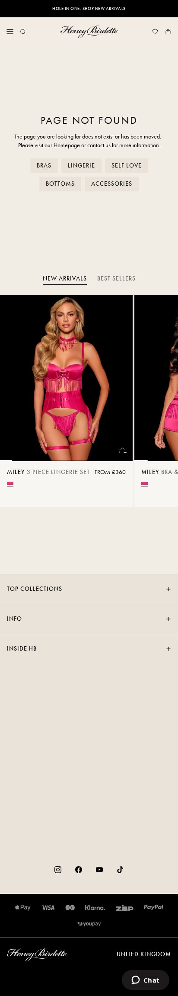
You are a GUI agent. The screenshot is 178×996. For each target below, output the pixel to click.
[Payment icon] (89, 924)
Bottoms (60, 183)
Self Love (126, 165)
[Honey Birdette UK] (89, 31)
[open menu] (9, 31)
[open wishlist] (155, 31)
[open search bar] (22, 31)
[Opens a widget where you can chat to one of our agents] (145, 981)
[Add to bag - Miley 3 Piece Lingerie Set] (122, 451)
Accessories (111, 183)
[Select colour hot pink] (10, 483)
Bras (44, 165)
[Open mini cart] (168, 31)
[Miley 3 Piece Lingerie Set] (66, 378)
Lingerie (81, 165)
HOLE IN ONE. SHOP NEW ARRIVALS (88, 8)
